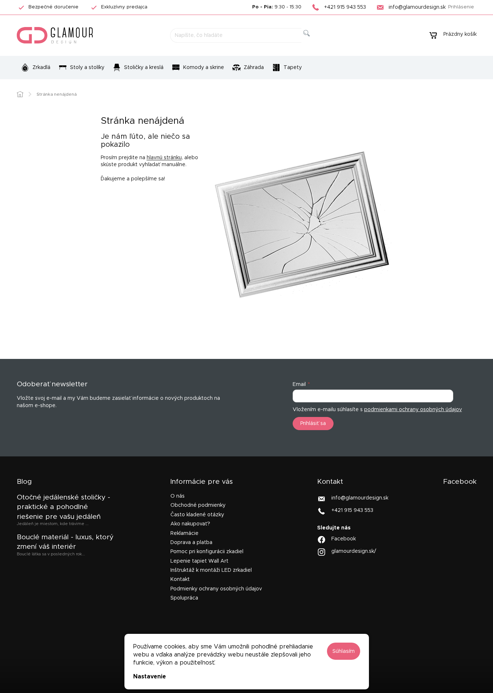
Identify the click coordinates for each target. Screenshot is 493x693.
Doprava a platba (191, 542)
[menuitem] (35, 67)
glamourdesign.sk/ (353, 551)
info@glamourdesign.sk (359, 498)
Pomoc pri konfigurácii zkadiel (206, 551)
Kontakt (180, 579)
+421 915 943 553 (352, 510)
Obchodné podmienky (198, 505)
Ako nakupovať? (190, 524)
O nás (177, 496)
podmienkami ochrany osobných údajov (413, 409)
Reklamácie (184, 533)
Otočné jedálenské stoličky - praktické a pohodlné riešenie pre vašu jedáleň (63, 507)
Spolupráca (184, 598)
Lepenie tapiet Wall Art (199, 561)
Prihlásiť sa (313, 423)
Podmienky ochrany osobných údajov (216, 588)
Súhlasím (343, 651)
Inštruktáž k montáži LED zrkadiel (211, 570)
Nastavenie (149, 676)
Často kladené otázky (197, 514)
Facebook (343, 538)
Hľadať (312, 41)
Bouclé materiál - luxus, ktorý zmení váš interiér (65, 542)
